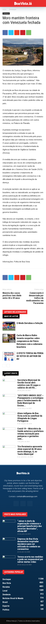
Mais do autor (11, 316)
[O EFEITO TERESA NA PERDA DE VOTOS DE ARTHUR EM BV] (9, 356)
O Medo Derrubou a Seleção (30, 323)
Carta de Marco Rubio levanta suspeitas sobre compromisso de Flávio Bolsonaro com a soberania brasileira (29, 341)
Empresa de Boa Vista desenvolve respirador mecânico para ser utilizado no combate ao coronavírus (28, 544)
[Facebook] (16, 503)
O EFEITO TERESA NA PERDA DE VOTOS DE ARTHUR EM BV (30, 356)
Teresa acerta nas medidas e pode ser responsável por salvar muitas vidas (30, 559)
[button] (42, 3)
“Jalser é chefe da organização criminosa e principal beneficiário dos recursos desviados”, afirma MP (29, 526)
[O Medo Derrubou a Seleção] (9, 326)
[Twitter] (29, 503)
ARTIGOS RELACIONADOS (15, 312)
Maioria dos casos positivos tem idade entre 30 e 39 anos (12, 295)
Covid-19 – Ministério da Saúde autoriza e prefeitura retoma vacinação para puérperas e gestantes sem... (30, 433)
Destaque (12, 9)
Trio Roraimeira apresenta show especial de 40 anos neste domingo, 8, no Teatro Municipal (29, 450)
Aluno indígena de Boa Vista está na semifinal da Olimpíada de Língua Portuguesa (29, 417)
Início (4, 9)
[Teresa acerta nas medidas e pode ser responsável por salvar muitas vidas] (9, 560)
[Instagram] (23, 503)
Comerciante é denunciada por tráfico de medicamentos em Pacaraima (34, 298)
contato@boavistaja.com (26, 496)
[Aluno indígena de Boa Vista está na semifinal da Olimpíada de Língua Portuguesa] (9, 416)
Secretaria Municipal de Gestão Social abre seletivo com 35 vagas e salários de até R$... (28, 384)
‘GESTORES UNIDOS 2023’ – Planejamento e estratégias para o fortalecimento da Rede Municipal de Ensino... (30, 400)
